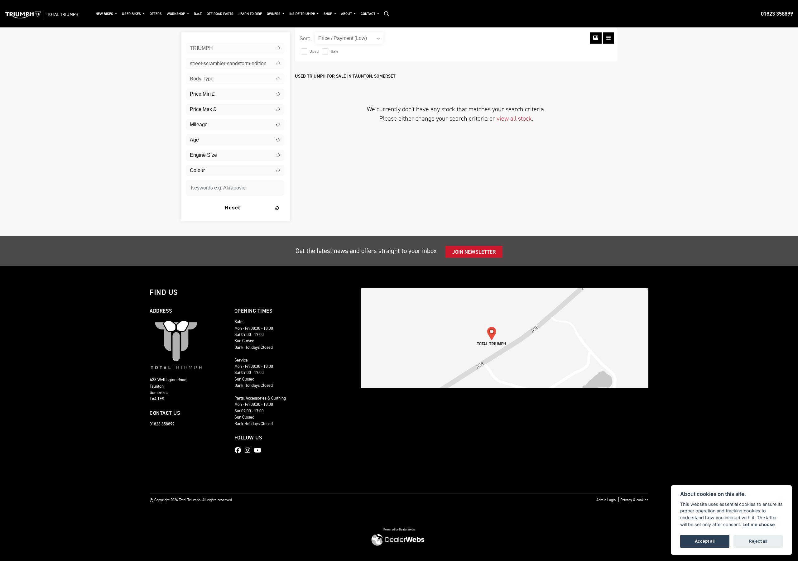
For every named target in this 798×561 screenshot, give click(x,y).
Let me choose (759, 524)
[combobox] (235, 48)
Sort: (305, 38)
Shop (328, 14)
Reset (232, 207)
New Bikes (105, 14)
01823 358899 (777, 13)
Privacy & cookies (634, 499)
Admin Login (606, 499)
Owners (274, 14)
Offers (156, 14)
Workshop (176, 14)
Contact (368, 14)
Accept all (704, 541)
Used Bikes (132, 14)
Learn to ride (250, 14)
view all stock (514, 118)
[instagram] (249, 450)
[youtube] (259, 450)
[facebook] (239, 450)
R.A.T (198, 14)
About (347, 14)
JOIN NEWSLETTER (474, 251)
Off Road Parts (220, 14)
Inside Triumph (302, 14)
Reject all (758, 541)
